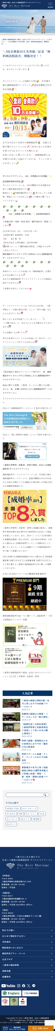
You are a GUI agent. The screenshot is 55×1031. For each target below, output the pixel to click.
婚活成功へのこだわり (12, 947)
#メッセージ (12, 819)
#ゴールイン (31, 813)
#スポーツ (11, 824)
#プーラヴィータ (30, 808)
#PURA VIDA (13, 808)
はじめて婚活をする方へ (13, 936)
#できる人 (11, 813)
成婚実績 (6, 970)
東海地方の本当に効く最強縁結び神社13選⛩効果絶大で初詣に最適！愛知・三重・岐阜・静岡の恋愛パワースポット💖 (35, 773)
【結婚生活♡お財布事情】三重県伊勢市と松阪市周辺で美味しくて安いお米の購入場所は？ (35, 729)
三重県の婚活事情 (10, 965)
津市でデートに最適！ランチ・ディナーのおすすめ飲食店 (35, 757)
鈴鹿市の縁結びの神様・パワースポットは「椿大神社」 (36, 715)
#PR (20, 813)
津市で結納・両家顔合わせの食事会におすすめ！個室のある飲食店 (35, 743)
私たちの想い (8, 930)
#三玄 (42, 813)
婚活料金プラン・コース (13, 953)
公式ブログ (7, 959)
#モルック (25, 819)
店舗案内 (6, 976)
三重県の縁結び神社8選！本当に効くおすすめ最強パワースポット (35, 703)
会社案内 (6, 941)
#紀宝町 (36, 819)
